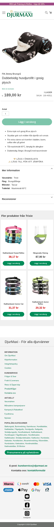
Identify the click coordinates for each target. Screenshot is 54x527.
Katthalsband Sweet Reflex (13, 253)
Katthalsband (36, 432)
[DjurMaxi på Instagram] (27, 515)
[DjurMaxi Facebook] (27, 507)
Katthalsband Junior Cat (13, 304)
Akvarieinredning (31, 440)
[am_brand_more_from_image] (13, 235)
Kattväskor (19, 443)
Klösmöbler (43, 440)
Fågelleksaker (21, 435)
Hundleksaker (33, 435)
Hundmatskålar (31, 443)
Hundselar (45, 438)
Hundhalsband (24, 432)
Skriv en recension (8, 89)
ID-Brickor (21, 446)
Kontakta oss (10, 393)
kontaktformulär (36, 470)
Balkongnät (9, 426)
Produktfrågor (10, 389)
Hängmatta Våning (40, 253)
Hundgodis (29, 429)
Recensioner (9, 199)
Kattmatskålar (10, 446)
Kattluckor (35, 438)
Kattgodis (39, 429)
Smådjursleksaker (23, 438)
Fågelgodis (19, 429)
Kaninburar (31, 426)
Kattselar (8, 440)
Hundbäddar (42, 426)
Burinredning (20, 426)
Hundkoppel (10, 435)
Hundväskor (9, 443)
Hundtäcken (18, 440)
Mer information (11, 170)
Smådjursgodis (11, 432)
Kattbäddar (9, 429)
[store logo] (19, 14)
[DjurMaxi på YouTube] (27, 498)
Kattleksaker (10, 438)
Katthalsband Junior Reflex (40, 303)
